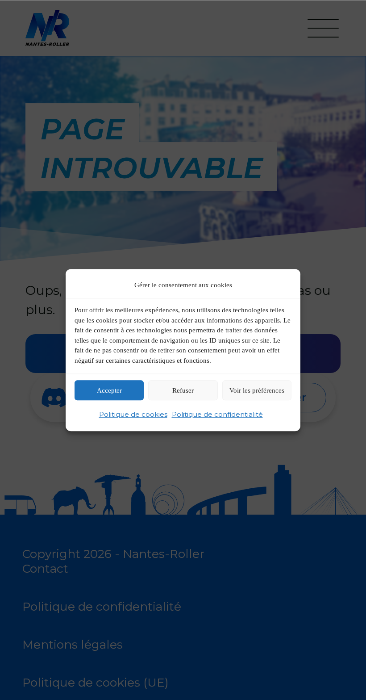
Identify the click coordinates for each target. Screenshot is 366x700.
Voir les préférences (256, 390)
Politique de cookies (133, 415)
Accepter (109, 390)
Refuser (183, 390)
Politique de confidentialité (217, 415)
